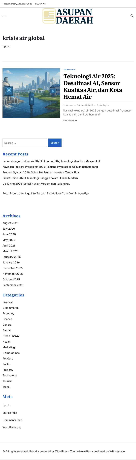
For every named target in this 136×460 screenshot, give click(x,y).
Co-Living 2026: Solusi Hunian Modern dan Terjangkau (36, 183)
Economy (8, 313)
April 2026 (9, 245)
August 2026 (10, 223)
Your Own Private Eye (75, 193)
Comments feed (12, 420)
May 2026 (8, 240)
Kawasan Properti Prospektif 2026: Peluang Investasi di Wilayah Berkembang (50, 166)
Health (6, 341)
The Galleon (54, 193)
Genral (6, 330)
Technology (69, 70)
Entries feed (9, 412)
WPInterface (117, 451)
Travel (6, 386)
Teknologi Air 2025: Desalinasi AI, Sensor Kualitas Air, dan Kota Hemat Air (92, 86)
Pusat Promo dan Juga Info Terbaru (24, 193)
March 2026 (10, 251)
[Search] (132, 16)
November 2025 (12, 273)
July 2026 (8, 228)
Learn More (69, 120)
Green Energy (10, 336)
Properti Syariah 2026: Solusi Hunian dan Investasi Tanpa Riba (40, 172)
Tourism (7, 381)
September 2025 (12, 285)
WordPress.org (11, 427)
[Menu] (4, 16)
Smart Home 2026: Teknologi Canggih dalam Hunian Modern (40, 178)
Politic (6, 364)
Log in (6, 405)
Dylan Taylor (103, 105)
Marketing (8, 347)
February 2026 (11, 256)
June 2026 (9, 234)
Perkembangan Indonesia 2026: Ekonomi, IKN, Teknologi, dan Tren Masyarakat (51, 161)
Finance (7, 319)
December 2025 (12, 268)
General (7, 324)
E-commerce (10, 307)
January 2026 (11, 262)
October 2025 (11, 279)
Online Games (11, 352)
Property (7, 369)
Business (7, 302)
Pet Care (7, 358)
